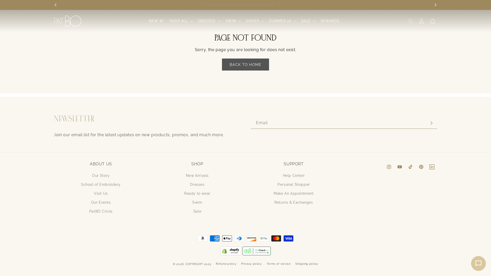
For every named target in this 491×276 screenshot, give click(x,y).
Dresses (197, 184)
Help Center (294, 176)
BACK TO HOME (245, 64)
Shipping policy (306, 264)
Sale (197, 211)
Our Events (101, 202)
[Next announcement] (435, 5)
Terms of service (279, 264)
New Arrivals (197, 176)
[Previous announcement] (55, 5)
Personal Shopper (293, 184)
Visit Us (101, 193)
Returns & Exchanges (293, 202)
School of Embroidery (101, 184)
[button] (180, 21)
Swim (197, 202)
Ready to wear (197, 193)
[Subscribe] (431, 123)
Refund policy (226, 264)
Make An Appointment (294, 193)
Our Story (100, 176)
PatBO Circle (101, 211)
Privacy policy (251, 264)
